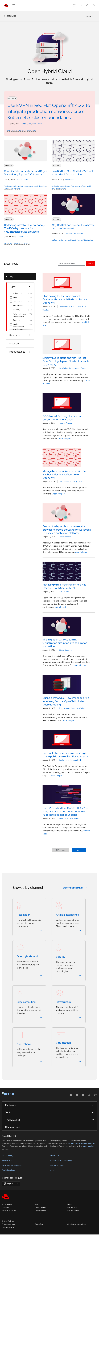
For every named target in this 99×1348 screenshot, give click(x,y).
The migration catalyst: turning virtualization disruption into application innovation (65, 643)
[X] (89, 1095)
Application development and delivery (18, 326)
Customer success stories (12, 1165)
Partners (17, 243)
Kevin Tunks (23, 237)
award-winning (88, 1146)
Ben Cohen (63, 368)
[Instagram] (95, 1095)
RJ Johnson (76, 306)
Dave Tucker (37, 124)
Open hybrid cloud (27, 956)
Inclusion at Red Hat (9, 1211)
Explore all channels (73, 887)
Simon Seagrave (65, 650)
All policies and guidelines (76, 1224)
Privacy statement (8, 1224)
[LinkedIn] (70, 1095)
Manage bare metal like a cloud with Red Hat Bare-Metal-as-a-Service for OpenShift (65, 474)
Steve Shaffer (65, 536)
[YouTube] (76, 1095)
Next (78, 850)
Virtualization (61, 188)
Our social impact (57, 1165)
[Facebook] (83, 1095)
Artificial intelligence (59, 240)
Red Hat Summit (73, 1211)
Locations (5, 1207)
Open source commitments (61, 1160)
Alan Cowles (64, 591)
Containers (17, 301)
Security (17, 188)
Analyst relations (8, 1170)
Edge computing (26, 1002)
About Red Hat (7, 1204)
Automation (23, 914)
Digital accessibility (8, 1227)
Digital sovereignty (30, 186)
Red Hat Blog (10, 15)
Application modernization (16, 130)
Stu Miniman (70, 179)
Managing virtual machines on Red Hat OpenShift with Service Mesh (64, 586)
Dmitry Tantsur (78, 481)
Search (90, 263)
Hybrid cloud (31, 130)
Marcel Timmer (66, 423)
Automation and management (19, 315)
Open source (8, 188)
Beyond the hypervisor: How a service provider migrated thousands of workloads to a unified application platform (67, 530)
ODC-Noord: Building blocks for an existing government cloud (62, 417)
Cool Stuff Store (40, 1211)
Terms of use (39, 1224)
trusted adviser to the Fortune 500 (80, 1143)
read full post (65, 438)
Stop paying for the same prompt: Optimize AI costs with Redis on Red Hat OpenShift (65, 299)
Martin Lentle (22, 179)
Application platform (78, 186)
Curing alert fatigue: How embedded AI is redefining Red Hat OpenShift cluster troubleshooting (66, 701)
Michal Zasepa (65, 481)
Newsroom (54, 1156)
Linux (15, 297)
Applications (24, 1044)
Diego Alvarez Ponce (77, 368)
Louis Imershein (65, 760)
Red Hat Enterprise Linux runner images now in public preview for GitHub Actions (66, 754)
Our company (7, 1156)
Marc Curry (26, 124)
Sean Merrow (65, 306)
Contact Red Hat (41, 1207)
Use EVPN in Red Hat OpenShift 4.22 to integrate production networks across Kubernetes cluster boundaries (65, 811)
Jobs (52, 1170)
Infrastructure (64, 1002)
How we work (7, 1160)
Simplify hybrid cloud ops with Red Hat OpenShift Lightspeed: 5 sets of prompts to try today (66, 361)
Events (69, 1204)
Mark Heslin (77, 760)
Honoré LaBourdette (74, 233)
